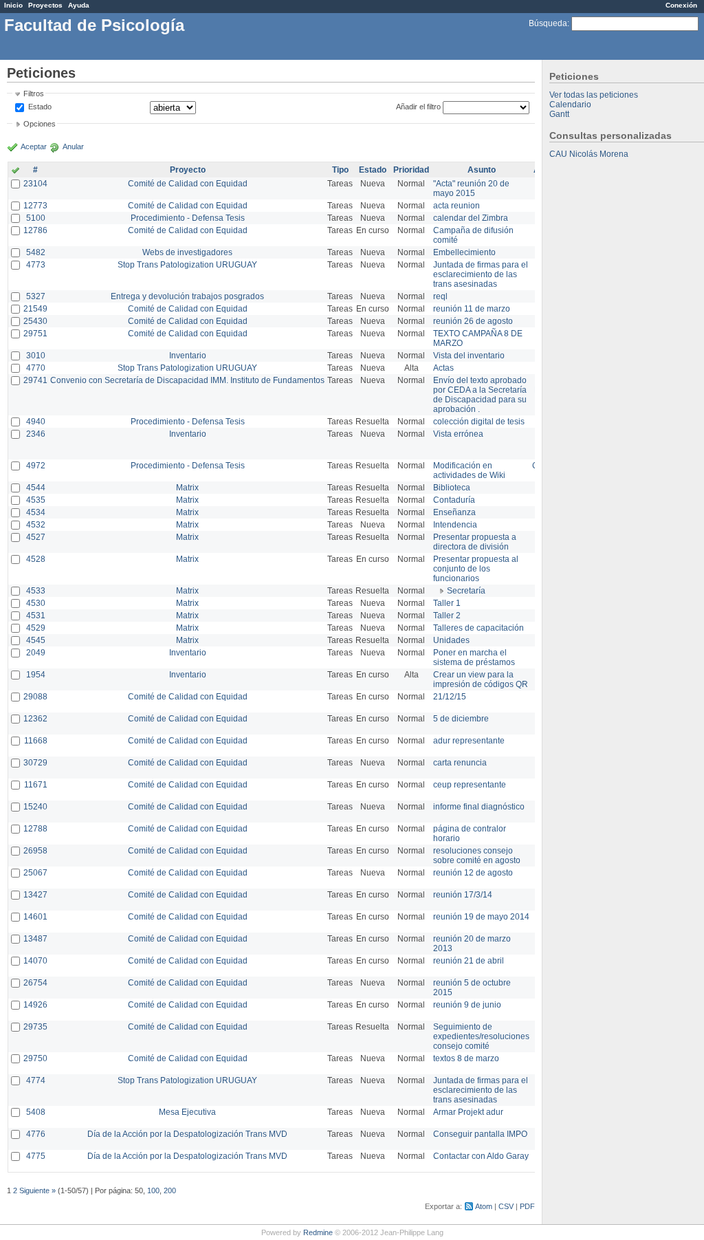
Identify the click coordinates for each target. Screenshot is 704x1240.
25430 (35, 321)
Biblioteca (451, 487)
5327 (35, 296)
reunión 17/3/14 (462, 895)
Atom (483, 1206)
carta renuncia (460, 763)
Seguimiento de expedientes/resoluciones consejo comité (481, 1036)
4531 (35, 615)
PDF (527, 1206)
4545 (35, 640)
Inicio (13, 5)
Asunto (482, 170)
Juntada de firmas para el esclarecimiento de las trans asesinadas (480, 274)
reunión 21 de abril (468, 961)
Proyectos (45, 5)
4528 (35, 559)
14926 (35, 1005)
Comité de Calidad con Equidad (188, 183)
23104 (35, 183)
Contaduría (454, 500)
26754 (35, 983)
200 (170, 1190)
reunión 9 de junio (467, 1005)
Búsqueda (548, 23)
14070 (35, 961)
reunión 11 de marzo (471, 309)
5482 (35, 252)
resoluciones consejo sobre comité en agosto (476, 855)
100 (153, 1190)
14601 (35, 917)
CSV (506, 1206)
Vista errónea (458, 434)
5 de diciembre (461, 719)
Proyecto (188, 170)
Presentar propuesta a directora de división (474, 542)
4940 (35, 421)
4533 (35, 591)
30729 (35, 763)
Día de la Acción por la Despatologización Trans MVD (187, 1134)
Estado (40, 106)
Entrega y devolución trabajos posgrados (187, 296)
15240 (35, 807)
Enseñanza (454, 512)
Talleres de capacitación (478, 628)
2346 (35, 434)
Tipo (340, 170)
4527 (35, 537)
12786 (35, 230)
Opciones (39, 124)
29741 (35, 380)
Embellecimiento (464, 252)
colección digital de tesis (479, 421)
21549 (35, 309)
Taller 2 (447, 615)
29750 (35, 1058)
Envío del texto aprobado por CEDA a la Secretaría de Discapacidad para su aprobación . (480, 395)
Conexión (681, 5)
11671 (35, 785)
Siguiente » (37, 1190)
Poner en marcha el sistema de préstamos (474, 657)
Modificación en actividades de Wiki (469, 470)
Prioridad (411, 170)
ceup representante (469, 785)
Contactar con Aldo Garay (481, 1156)
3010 (35, 355)
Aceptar (34, 146)
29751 (35, 333)
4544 (35, 487)
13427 (35, 895)
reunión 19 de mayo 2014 (481, 917)
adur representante (469, 741)
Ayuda (78, 5)
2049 (35, 652)
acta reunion (456, 205)
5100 (35, 218)
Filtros (33, 93)
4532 (35, 525)
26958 (35, 851)
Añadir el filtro (418, 106)
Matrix (187, 487)
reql (440, 296)
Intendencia (455, 525)
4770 (35, 368)
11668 (35, 741)
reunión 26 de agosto (473, 321)
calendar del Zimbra (470, 218)
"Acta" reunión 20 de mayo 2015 (471, 188)
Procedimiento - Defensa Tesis (188, 218)
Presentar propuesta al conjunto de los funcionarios (475, 568)
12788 (35, 829)
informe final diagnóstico (479, 807)
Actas (443, 368)
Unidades (451, 640)
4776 (35, 1134)
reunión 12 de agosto (473, 873)
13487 (35, 939)
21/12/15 (449, 696)
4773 (35, 265)
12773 (35, 205)
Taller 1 (447, 603)
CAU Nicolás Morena (588, 154)
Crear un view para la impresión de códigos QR (480, 679)
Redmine (318, 1232)
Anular (73, 146)
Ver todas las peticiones (593, 95)
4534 (35, 512)
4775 (35, 1156)
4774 (35, 1080)
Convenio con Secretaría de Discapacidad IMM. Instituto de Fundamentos (187, 380)
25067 (35, 873)
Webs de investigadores (187, 252)
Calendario (570, 104)
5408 (35, 1112)
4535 (35, 500)
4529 (35, 628)
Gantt (559, 114)
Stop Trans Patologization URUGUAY (187, 265)
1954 (35, 674)
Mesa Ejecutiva (187, 1112)
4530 (35, 603)
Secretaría (466, 591)
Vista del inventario (469, 355)
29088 (35, 696)
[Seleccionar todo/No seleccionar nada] (15, 171)
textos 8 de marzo (466, 1058)
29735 (35, 1027)
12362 (35, 719)
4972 (35, 465)
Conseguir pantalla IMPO (480, 1134)
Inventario (187, 355)
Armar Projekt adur (468, 1112)
